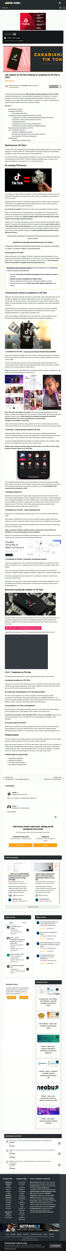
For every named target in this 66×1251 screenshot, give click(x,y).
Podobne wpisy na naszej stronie (21, 140)
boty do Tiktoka (47, 242)
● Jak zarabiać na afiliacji (22, 1202)
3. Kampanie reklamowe (19, 121)
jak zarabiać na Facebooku (45, 318)
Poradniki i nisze (12, 883)
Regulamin (26, 1234)
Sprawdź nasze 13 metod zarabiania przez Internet (23, 628)
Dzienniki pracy (14, 930)
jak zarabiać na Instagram (26, 318)
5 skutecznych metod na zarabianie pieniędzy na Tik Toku (24, 115)
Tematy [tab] (24, 922)
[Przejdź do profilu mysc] (9, 899)
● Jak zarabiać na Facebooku (22, 1208)
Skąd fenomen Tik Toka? (15, 109)
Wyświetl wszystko (33, 907)
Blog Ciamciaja (13, 38)
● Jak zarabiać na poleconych (22, 1217)
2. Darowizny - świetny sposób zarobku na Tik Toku (26, 119)
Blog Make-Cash (39, 883)
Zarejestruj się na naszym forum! (19, 268)
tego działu (25, 420)
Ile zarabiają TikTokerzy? (15, 111)
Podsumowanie (12, 138)
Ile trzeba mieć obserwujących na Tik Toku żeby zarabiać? (28, 134)
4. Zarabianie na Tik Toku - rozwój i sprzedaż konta (26, 123)
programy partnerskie (26, 219)
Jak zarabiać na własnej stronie (17, 764)
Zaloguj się (45, 845)
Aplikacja (19, 1234)
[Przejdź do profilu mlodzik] (9, 793)
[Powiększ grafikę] (28, 180)
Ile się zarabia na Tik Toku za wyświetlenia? (24, 136)
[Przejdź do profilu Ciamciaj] (6, 86)
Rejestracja (11, 997)
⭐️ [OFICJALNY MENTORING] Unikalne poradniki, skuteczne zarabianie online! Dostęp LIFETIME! (18, 877)
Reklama (51, 1234)
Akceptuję (56, 1246)
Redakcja (12, 1234)
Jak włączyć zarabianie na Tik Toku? (22, 132)
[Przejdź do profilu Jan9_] (8, 927)
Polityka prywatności (36, 1234)
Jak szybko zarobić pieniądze (16, 762)
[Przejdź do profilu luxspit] (9, 807)
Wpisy (30, 85)
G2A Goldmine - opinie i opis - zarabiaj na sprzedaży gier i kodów (48, 1026)
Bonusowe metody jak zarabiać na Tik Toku (20, 128)
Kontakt (45, 1234)
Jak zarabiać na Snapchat (15, 758)
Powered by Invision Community (29, 1240)
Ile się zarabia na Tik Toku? (19, 113)
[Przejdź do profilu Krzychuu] (8, 955)
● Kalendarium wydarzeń (8, 1212)
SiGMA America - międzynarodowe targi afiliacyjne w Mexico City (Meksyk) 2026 (30, 1140)
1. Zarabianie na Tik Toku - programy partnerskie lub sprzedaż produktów (32, 117)
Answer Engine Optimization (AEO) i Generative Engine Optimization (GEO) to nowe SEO (45, 877)
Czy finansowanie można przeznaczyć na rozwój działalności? (47, 956)
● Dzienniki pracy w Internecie (8, 1189)
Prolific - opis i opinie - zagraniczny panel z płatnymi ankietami (48, 1121)
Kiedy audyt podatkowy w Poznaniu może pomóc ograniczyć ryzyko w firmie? (50, 944)
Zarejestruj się (21, 845)
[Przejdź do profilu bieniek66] (8, 938)
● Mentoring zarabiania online (8, 1184)
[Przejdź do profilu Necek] (8, 966)
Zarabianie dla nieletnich (15, 760)
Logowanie (24, 997)
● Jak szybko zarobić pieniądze (21, 1193)
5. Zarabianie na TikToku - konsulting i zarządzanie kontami (29, 126)
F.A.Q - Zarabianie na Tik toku (16, 130)
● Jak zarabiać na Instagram (22, 1187)
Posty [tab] (11, 922)
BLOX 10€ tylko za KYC (17, 954)
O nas (7, 1234)
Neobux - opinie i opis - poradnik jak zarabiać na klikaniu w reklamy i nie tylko (48, 1098)
